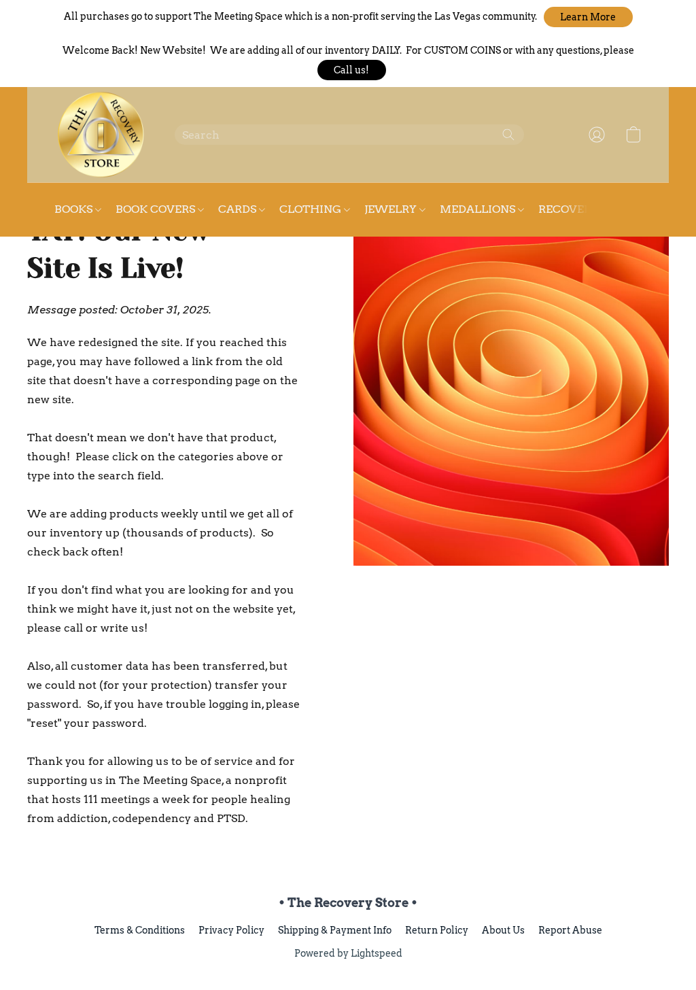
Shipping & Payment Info (335, 930)
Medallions (479, 209)
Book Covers (157, 209)
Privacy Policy (231, 930)
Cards (238, 209)
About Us (503, 930)
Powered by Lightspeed (348, 953)
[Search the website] (508, 134)
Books (74, 209)
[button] (588, 17)
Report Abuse (570, 930)
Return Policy (436, 930)
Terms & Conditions (139, 930)
